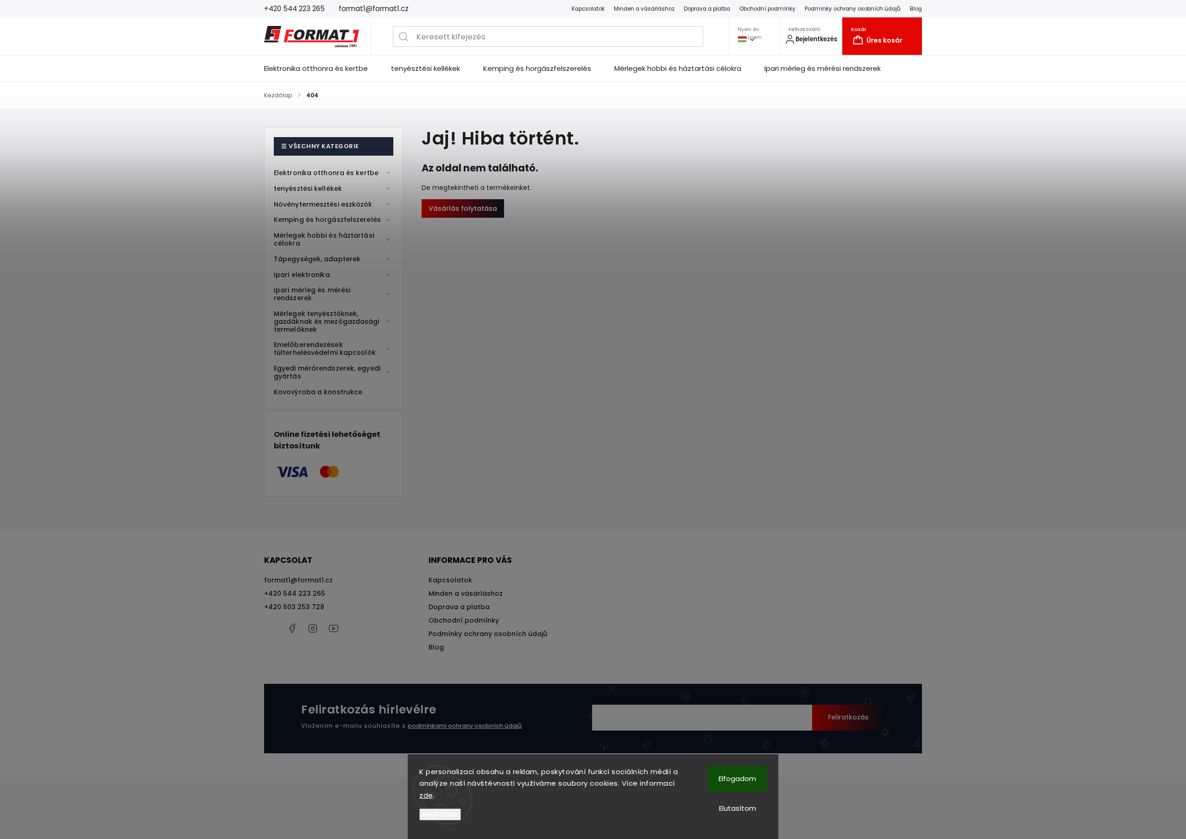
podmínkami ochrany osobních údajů (465, 726)
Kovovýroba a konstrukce (318, 392)
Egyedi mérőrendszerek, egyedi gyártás (327, 372)
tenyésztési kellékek (308, 188)
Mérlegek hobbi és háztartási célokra (324, 239)
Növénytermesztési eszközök (323, 204)
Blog (916, 9)
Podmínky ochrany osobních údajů (853, 9)
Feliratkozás (848, 717)
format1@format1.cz (298, 580)
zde (426, 795)
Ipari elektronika (302, 274)
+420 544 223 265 (294, 593)
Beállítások (440, 814)
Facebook (292, 628)
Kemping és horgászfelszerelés (327, 219)
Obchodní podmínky (767, 9)
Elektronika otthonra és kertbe (326, 172)
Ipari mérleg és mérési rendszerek (312, 294)
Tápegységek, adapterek (317, 259)
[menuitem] (321, 69)
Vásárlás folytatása (463, 208)
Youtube (334, 628)
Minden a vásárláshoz (644, 9)
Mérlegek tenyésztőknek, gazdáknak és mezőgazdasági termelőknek (326, 321)
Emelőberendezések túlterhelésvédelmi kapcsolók (325, 348)
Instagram (313, 628)
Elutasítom (737, 808)
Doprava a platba (707, 9)
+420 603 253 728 (294, 607)
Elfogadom (737, 778)
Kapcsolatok (588, 9)
